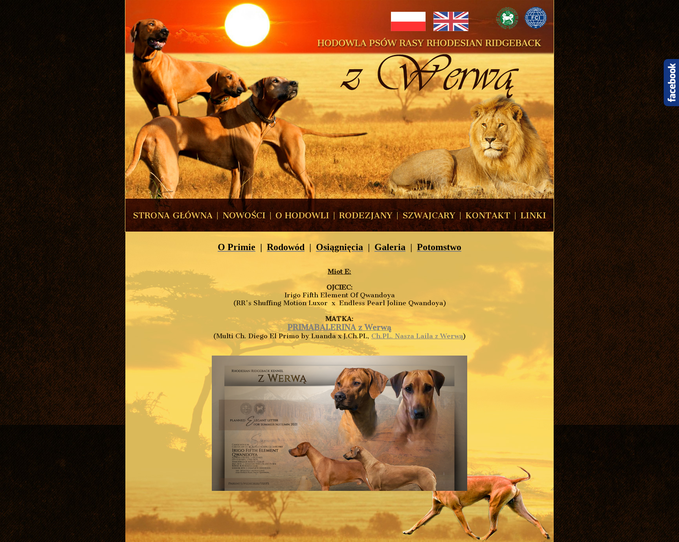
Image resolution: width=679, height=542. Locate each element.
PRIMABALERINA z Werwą (339, 327)
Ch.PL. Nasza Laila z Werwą (417, 336)
